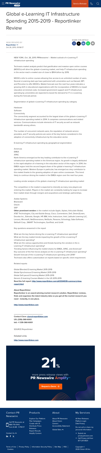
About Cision (57, 421)
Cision (82, 449)
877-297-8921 (83, 440)
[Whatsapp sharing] (88, 43)
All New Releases (82, 418)
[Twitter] (13, 436)
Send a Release (80, 3)
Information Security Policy (42, 447)
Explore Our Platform (37, 418)
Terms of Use (11, 447)
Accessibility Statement (61, 426)
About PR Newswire (59, 418)
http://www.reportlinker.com (26, 304)
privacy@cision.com (85, 435)
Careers (55, 423)
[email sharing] (93, 43)
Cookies (10, 449)
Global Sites (57, 429)
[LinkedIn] (7, 436)
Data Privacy (80, 423)
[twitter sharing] (79, 44)
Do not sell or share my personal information (84, 428)
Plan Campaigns (35, 421)
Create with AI (34, 423)
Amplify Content (35, 433)
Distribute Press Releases (35, 427)
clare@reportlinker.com (37, 316)
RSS (65, 447)
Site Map (57, 447)
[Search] (98, 3)
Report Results (35, 431)
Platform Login (81, 421)
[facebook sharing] (74, 43)
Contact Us (10, 433)
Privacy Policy (24, 447)
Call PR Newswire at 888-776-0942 (16, 423)
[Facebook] (10, 436)
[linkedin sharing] (83, 43)
